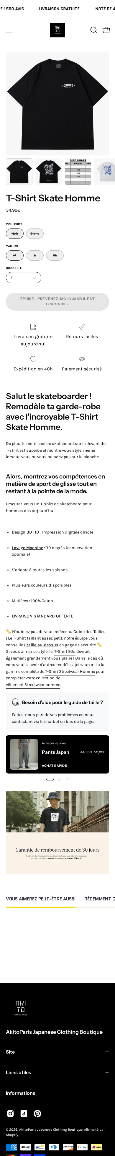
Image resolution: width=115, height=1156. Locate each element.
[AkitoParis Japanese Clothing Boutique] (57, 30)
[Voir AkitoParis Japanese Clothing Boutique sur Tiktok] (23, 1113)
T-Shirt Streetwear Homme (70, 671)
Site (10, 1052)
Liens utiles (18, 1072)
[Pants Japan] (24, 754)
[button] (93, 30)
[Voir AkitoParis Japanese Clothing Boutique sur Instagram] (10, 1113)
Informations (20, 1093)
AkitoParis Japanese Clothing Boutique (54, 1032)
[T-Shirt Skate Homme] (19, 171)
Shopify (12, 1135)
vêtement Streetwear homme (33, 684)
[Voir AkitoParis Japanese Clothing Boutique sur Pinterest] (37, 1113)
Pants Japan (55, 752)
